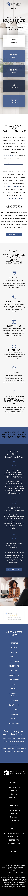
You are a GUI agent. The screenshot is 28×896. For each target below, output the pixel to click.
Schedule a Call (14, 569)
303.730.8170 (14, 840)
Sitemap (9, 872)
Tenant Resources (14, 101)
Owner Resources (14, 86)
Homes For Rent (14, 56)
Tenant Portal (14, 820)
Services (14, 794)
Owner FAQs (14, 790)
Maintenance (14, 817)
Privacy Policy (18, 872)
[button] (14, 856)
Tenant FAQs (14, 813)
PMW (14, 870)
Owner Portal (14, 797)
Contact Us (14, 234)
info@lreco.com (14, 843)
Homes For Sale (14, 71)
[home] (14, 4)
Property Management (14, 41)
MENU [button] (14, 8)
